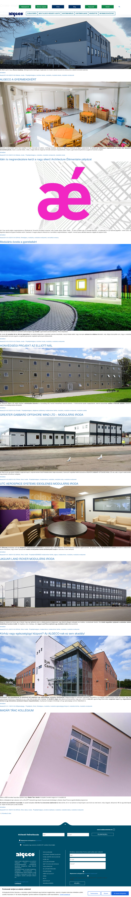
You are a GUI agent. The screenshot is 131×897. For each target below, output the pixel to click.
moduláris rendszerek (68, 75)
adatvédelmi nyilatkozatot (91, 873)
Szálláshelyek (47, 866)
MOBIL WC (46, 859)
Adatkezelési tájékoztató (21, 882)
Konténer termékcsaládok (52, 854)
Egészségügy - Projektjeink (24, 706)
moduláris (48, 75)
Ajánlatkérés (32, 13)
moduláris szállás (82, 410)
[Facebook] (114, 829)
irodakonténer (44, 479)
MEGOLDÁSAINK (47, 852)
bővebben (3, 72)
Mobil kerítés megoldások (51, 857)
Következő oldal (6, 813)
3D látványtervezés (49, 869)
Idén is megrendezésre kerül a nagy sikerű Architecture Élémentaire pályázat (46, 159)
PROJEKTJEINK (47, 871)
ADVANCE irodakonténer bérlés (44, 554)
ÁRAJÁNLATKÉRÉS (48, 883)
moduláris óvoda (60, 155)
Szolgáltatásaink (49, 861)
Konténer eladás (81, 13)
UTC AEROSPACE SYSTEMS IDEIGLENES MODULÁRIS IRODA (39, 483)
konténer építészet (49, 810)
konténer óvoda (41, 341)
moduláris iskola (56, 75)
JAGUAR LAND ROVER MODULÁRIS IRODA (27, 559)
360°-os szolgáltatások (51, 864)
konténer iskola (41, 75)
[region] (65, 891)
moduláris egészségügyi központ (59, 706)
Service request (41, 7)
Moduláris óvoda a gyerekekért (18, 242)
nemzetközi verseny (53, 237)
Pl (119, 7)
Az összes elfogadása (120, 893)
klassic (2, 75)
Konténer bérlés (67, 13)
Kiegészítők (93, 13)
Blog (74, 7)
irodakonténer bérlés (51, 410)
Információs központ (106, 13)
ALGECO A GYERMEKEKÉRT (18, 79)
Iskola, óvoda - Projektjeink (24, 75)
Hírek (58, 7)
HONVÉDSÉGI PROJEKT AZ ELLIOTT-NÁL (26, 345)
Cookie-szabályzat (65, 894)
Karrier (108, 7)
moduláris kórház (74, 706)
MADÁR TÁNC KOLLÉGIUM (17, 710)
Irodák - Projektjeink (22, 410)
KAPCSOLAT (46, 881)
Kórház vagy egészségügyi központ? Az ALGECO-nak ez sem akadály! (42, 633)
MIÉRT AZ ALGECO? (48, 873)
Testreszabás (94, 893)
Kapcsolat (91, 7)
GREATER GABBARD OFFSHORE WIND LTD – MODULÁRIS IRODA (41, 414)
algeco (34, 75)
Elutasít (106, 893)
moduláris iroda (59, 479)
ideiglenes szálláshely (39, 410)
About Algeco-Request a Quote (49, 13)
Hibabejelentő (25, 7)
